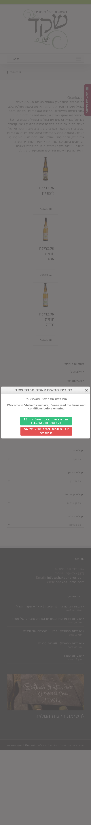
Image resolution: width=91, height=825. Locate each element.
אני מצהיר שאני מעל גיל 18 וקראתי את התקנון (46, 421)
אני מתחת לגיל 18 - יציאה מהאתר (46, 431)
